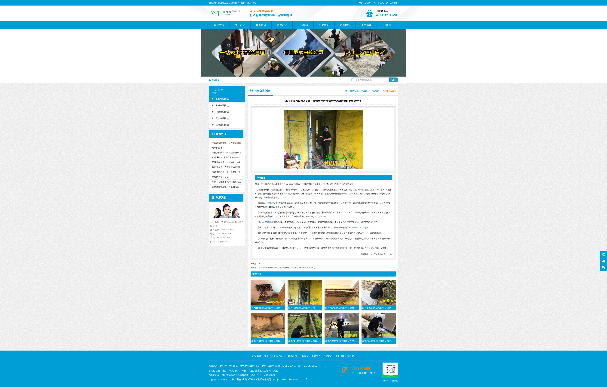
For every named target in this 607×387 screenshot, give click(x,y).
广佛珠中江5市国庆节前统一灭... (226, 157)
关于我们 (240, 25)
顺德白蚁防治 (222, 112)
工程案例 (303, 25)
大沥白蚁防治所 (271, 203)
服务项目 (261, 25)
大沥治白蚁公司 (267, 222)
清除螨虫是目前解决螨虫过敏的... (227, 162)
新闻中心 (324, 25)
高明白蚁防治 (222, 125)
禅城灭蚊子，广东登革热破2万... (226, 167)
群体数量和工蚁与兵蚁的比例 (225, 187)
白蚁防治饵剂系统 (220, 177)
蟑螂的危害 (217, 147)
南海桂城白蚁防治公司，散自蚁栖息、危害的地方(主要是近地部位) (287, 267)
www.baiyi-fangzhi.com (362, 227)
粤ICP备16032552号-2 (299, 379)
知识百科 (375, 90)
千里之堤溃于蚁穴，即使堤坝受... (227, 143)
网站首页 (219, 25)
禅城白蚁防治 (222, 105)
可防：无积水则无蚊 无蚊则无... (226, 182)
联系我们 (393, 3)
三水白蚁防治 (222, 118)
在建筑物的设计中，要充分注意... (227, 172)
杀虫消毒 (366, 25)
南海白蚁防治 (222, 99)
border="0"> (237, 11)
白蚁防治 (345, 25)
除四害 (387, 25)
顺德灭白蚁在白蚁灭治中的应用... (227, 152)
